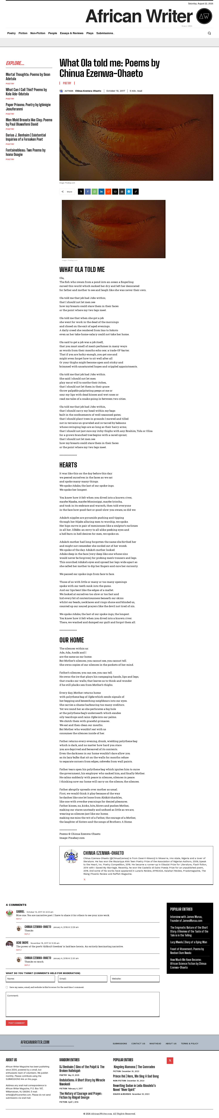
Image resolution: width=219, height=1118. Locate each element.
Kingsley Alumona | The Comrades (134, 1067)
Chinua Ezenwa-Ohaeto (88, 91)
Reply (19, 919)
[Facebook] (88, 192)
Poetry (10, 84)
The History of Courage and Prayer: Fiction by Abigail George (80, 1095)
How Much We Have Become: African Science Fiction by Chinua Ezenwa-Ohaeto (188, 963)
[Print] (122, 192)
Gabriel (20, 911)
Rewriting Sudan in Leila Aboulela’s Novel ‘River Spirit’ (134, 1087)
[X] (81, 192)
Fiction (63, 1088)
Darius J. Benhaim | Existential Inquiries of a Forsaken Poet (26, 137)
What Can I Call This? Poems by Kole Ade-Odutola (26, 91)
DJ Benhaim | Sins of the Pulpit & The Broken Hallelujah (81, 1069)
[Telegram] (129, 192)
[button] (209, 33)
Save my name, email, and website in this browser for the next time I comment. (47, 987)
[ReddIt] (108, 192)
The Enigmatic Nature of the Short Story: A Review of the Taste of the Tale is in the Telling (189, 931)
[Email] (115, 192)
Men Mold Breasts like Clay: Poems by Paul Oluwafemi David (29, 122)
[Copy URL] (136, 192)
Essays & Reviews (122, 1094)
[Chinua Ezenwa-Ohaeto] (62, 91)
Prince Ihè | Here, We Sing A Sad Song (136, 1076)
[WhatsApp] (95, 192)
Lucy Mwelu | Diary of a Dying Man (188, 942)
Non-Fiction (119, 1081)
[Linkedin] (101, 192)
